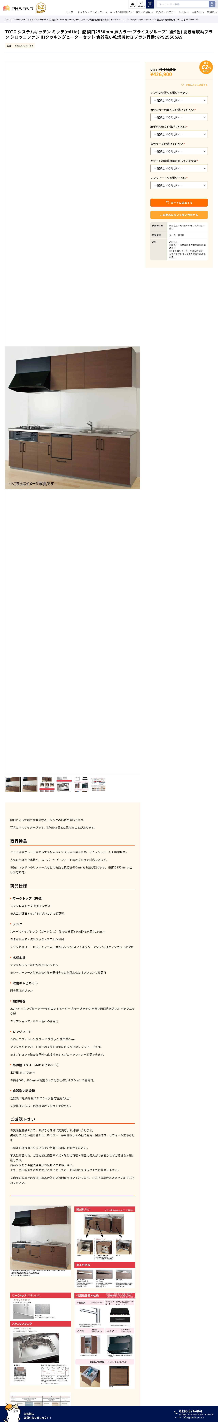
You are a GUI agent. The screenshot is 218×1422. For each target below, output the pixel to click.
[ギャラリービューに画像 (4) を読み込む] (64, 784)
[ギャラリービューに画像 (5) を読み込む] (81, 784)
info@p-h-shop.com (193, 1417)
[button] (91, 12)
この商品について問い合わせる (179, 214)
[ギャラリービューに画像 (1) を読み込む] (12, 784)
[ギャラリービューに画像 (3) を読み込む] (47, 784)
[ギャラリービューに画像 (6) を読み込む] (98, 784)
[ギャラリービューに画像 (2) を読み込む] (29, 784)
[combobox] (186, 4)
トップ (8, 19)
